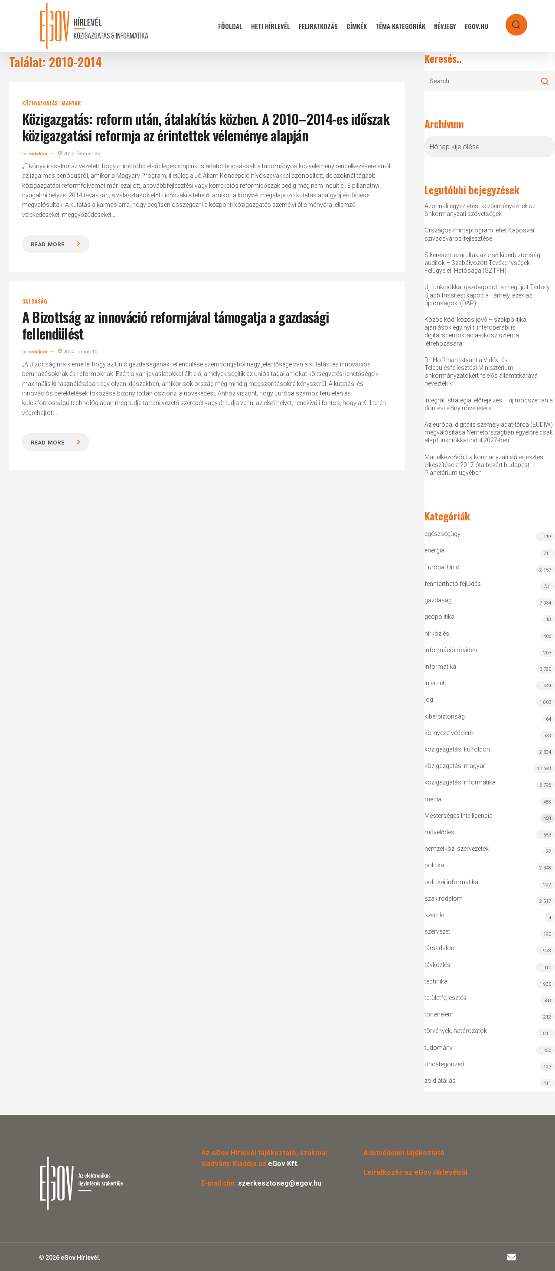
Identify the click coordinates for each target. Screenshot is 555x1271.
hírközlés (436, 633)
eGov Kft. (283, 1164)
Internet (434, 683)
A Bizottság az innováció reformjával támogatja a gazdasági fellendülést (175, 325)
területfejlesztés (445, 997)
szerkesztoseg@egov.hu (279, 1183)
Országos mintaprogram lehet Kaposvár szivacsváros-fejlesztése (479, 234)
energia (434, 550)
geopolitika (439, 616)
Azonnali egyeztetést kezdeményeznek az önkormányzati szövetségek (479, 210)
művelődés (439, 832)
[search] (511, 20)
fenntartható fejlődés (452, 583)
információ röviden (450, 650)
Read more (48, 244)
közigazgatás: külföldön (457, 749)
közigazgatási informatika (460, 782)
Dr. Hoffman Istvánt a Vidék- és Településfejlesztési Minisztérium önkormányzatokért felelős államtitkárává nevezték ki (481, 371)
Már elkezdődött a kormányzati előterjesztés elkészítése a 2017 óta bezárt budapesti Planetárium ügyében (483, 465)
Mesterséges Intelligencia (487, 816)
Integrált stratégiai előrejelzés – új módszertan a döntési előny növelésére (488, 404)
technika (435, 981)
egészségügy (442, 533)
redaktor (38, 154)
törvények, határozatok (455, 1030)
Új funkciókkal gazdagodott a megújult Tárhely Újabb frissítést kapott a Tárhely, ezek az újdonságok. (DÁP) (487, 295)
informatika (440, 666)
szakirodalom (443, 898)
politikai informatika (451, 882)
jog (428, 699)
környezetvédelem (448, 732)
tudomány (438, 1047)
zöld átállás (440, 1080)
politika (434, 865)
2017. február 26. (81, 154)
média (432, 799)
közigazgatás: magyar (51, 103)
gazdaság (34, 301)
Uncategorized (444, 1064)
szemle (434, 915)
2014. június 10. (80, 352)
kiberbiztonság (444, 716)
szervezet (437, 931)
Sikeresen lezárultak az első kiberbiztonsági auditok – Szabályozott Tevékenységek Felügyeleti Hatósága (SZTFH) (483, 263)
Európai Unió (442, 567)
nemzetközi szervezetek (456, 848)
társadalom (440, 947)
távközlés (437, 964)
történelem (439, 1014)
